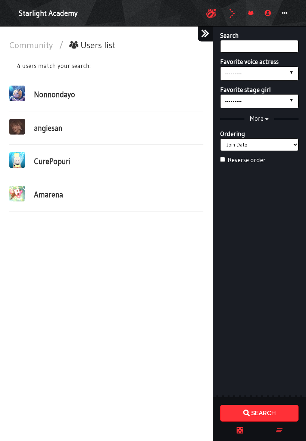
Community (32, 45)
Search (229, 35)
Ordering (232, 134)
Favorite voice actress (249, 61)
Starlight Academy (48, 13)
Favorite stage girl (245, 89)
